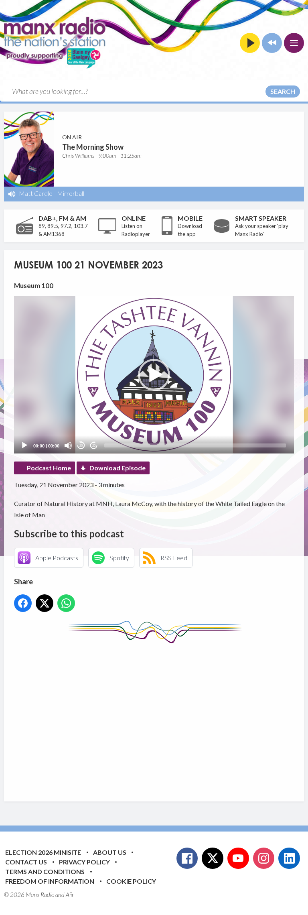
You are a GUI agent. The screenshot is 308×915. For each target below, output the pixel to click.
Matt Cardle (36, 193)
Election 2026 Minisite (43, 852)
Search (282, 91)
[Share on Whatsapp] (66, 603)
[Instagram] (264, 858)
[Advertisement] (161, 716)
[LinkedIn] (289, 858)
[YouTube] (238, 858)
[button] (154, 375)
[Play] (24, 445)
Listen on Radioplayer (136, 230)
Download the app (190, 230)
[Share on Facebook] (23, 603)
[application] (154, 374)
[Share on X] (44, 603)
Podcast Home (49, 468)
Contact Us (26, 862)
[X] (212, 858)
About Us (109, 852)
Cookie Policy (131, 881)
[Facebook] (187, 858)
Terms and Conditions (45, 871)
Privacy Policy (84, 862)
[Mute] (68, 445)
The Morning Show (93, 146)
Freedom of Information (49, 881)
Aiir (70, 894)
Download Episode (117, 468)
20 (81, 445)
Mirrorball (70, 193)
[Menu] (294, 43)
